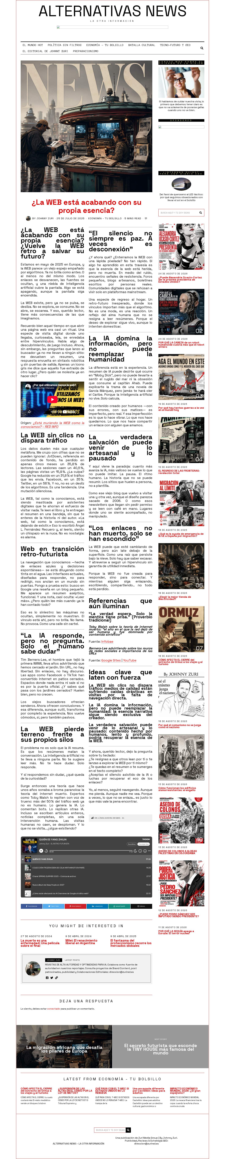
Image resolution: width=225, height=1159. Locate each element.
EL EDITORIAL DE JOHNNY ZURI (45, 51)
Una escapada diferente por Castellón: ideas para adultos (149, 1091)
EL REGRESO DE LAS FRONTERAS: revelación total (179, 472)
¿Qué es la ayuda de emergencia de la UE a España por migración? (181, 535)
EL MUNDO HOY (33, 45)
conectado (53, 1008)
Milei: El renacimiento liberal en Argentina (81, 942)
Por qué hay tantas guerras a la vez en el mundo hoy (181, 409)
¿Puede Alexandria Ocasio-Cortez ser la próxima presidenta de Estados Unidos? (180, 279)
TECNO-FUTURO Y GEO (175, 45)
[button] (200, 212)
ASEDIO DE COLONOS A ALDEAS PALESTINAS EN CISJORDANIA (177, 852)
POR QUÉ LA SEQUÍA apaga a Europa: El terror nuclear (176, 932)
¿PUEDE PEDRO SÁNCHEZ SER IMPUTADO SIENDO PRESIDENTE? (178, 915)
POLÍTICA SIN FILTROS (65, 45)
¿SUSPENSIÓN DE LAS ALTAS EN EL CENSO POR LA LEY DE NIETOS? (75, 1091)
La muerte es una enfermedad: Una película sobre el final (40, 943)
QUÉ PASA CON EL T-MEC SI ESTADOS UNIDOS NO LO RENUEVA (112, 1091)
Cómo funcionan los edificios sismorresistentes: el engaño (177, 789)
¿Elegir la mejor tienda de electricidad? (174, 598)
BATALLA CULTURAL (141, 45)
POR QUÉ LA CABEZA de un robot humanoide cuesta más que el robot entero (181, 345)
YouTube (129, 660)
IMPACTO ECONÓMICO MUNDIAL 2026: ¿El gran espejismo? (185, 1091)
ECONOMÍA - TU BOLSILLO (105, 218)
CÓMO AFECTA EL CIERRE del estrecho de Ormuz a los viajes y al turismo (180, 662)
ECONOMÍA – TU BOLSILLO (105, 45)
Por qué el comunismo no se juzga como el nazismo (179, 726)
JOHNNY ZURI (45, 218)
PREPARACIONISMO (85, 51)
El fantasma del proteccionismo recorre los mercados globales (131, 943)
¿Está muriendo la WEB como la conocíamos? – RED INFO (52, 425)
